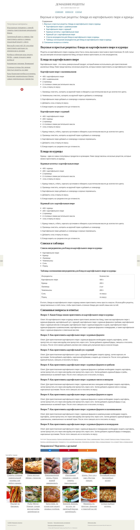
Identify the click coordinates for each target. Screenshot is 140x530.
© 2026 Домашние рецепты (15, 522)
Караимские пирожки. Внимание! (20, 64)
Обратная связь (92, 522)
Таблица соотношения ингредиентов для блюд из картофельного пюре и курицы (78, 39)
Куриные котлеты (125, 439)
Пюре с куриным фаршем (103, 442)
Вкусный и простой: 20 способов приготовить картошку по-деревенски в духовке (20, 48)
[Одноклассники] (87, 450)
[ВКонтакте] (49, 450)
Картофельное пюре (80, 439)
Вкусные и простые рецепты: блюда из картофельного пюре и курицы (72, 24)
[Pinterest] (68, 450)
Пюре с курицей (105, 439)
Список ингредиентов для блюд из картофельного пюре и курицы (72, 37)
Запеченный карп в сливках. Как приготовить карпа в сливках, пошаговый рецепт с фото (20, 39)
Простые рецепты (52, 439)
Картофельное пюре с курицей (58, 29)
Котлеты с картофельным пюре (49, 442)
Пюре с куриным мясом (126, 442)
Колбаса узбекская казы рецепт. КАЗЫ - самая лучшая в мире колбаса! (20, 57)
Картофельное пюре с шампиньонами (61, 26)
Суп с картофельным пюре (73, 442)
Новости (69, 11)
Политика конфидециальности (56, 525)
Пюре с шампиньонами (93, 439)
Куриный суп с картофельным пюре (60, 34)
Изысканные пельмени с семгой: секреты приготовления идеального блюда (21, 30)
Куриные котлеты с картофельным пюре (62, 32)
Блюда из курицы (115, 439)
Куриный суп (62, 442)
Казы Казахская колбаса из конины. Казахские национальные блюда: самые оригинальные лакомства (21, 76)
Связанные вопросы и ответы (56, 42)
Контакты (50, 522)
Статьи (78, 11)
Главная (59, 11)
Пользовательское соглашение (62, 522)
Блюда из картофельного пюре (65, 439)
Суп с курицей (115, 442)
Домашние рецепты (70, 4)
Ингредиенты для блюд (88, 442)
